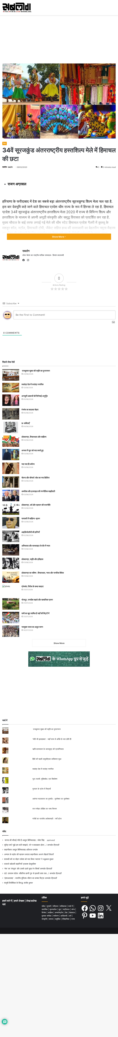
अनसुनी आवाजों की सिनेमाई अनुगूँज (35, 396)
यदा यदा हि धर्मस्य (28, 464)
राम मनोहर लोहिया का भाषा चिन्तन (44, 808)
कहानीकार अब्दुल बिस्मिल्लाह (15, 849)
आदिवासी (64, 915)
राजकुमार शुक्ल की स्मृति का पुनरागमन (36, 370)
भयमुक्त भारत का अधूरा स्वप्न (32, 627)
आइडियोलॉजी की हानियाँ (31, 532)
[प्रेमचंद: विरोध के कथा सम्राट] (10, 590)
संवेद (4, 831)
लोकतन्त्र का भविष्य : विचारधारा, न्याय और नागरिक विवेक (43, 572)
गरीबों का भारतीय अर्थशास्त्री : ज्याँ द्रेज (46, 818)
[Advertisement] (59, 38)
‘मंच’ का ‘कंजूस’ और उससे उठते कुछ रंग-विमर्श (21, 868)
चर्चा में (70, 906)
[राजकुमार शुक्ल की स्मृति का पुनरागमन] (10, 375)
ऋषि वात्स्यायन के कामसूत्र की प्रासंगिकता (48, 749)
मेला (4, 143)
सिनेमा (44, 912)
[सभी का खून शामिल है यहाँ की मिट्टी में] (10, 617)
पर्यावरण (56, 915)
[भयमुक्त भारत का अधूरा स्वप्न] (10, 631)
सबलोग (10, 167)
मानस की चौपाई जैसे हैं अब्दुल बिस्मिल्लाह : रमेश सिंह (25, 840)
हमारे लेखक (19, 900)
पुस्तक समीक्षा (47, 915)
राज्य (73, 919)
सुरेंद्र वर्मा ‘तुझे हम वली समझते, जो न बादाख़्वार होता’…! (25, 845)
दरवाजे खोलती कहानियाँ (13, 864)
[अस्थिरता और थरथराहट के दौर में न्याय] (10, 550)
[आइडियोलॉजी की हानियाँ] (10, 536)
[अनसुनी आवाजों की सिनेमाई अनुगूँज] (10, 400)
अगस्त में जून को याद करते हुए (33, 450)
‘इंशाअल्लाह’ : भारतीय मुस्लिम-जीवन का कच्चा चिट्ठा (24, 878)
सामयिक (45, 909)
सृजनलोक (53, 909)
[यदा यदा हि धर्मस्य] (10, 468)
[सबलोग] (16, 7)
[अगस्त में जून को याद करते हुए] (10, 454)
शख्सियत (63, 906)
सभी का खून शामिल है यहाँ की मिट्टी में (35, 613)
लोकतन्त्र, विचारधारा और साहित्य (34, 436)
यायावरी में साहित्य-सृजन (31, 518)
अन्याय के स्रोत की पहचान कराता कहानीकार (21, 854)
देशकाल (72, 912)
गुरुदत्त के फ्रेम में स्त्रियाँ (41, 789)
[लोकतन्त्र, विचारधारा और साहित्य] (10, 441)
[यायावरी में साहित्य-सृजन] (10, 522)
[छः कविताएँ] (10, 427)
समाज (51, 919)
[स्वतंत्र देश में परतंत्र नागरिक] (10, 387)
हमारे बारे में (7, 900)
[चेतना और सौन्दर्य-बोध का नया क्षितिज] (10, 482)
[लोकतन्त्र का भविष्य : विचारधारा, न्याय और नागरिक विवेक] (10, 577)
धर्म (70, 915)
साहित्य (50, 912)
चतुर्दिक (58, 919)
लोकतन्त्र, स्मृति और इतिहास (32, 559)
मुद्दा (60, 909)
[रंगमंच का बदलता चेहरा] (10, 414)
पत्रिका (56, 906)
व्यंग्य (73, 909)
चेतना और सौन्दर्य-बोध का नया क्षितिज (35, 477)
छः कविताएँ (26, 423)
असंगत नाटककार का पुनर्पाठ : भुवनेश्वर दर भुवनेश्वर (50, 798)
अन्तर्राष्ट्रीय (59, 912)
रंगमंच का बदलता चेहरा (30, 409)
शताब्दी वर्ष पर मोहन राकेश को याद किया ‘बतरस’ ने (23, 859)
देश (66, 912)
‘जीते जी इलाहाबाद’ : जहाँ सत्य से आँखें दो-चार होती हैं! (51, 739)
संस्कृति (45, 919)
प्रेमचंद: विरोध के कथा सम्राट (33, 586)
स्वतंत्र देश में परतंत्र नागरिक (32, 384)
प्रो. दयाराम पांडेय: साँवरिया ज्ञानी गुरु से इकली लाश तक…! (26, 873)
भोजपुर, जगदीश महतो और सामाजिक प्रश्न (37, 599)
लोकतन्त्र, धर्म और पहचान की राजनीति (36, 505)
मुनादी (49, 906)
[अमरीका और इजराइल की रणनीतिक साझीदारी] (10, 495)
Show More (58, 236)
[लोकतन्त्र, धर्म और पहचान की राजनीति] (10, 509)
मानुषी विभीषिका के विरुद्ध (13, 883)
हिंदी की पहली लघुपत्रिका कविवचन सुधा (46, 759)
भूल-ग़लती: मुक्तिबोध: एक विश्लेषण (44, 779)
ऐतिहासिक (66, 919)
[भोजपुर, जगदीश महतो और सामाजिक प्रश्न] (10, 604)
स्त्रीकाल (66, 909)
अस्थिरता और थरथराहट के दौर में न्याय (36, 545)
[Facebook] (24, 260)
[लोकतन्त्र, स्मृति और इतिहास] (10, 563)
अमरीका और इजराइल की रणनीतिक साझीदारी (38, 491)
